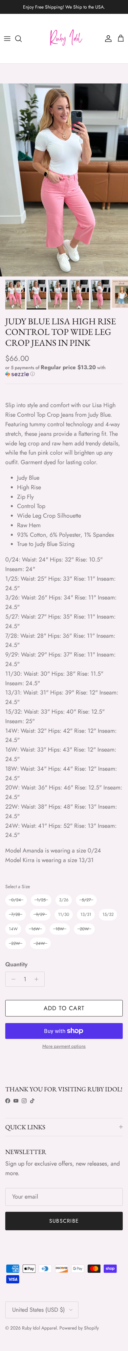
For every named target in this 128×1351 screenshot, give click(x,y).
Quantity (16, 964)
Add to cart (64, 1008)
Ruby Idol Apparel (39, 1328)
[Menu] (7, 38)
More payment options (64, 1046)
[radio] (16, 900)
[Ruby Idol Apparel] (64, 38)
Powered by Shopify (79, 1328)
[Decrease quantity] (12, 979)
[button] (64, 370)
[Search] (21, 38)
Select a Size (17, 886)
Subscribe (64, 1221)
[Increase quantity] (38, 979)
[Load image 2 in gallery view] (64, 179)
